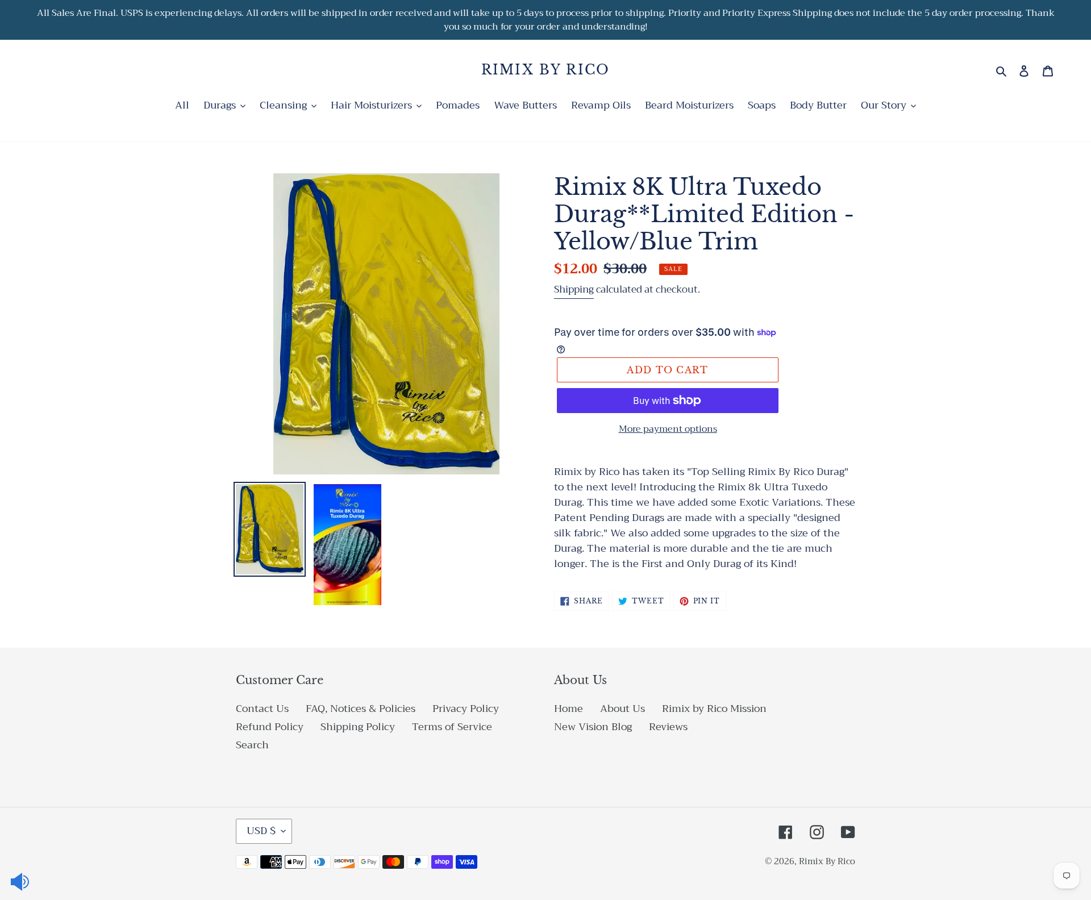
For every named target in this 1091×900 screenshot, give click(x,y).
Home (568, 708)
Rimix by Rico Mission (714, 708)
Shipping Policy (357, 727)
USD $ (261, 831)
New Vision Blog (593, 727)
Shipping (574, 289)
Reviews (668, 727)
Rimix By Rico (545, 70)
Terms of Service (452, 727)
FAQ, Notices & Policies (360, 708)
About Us (622, 708)
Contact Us (262, 708)
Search (252, 745)
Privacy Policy (465, 708)
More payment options (668, 429)
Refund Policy (269, 727)
